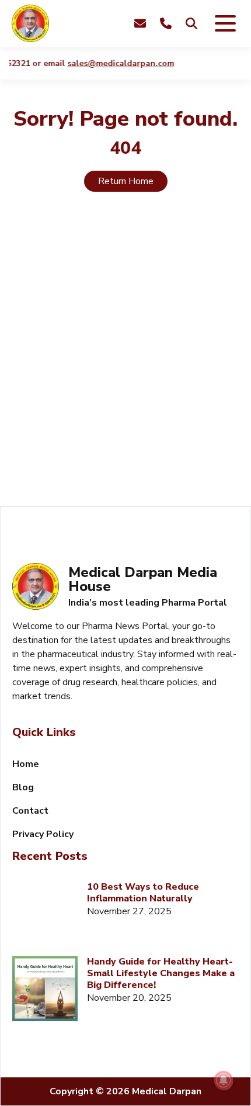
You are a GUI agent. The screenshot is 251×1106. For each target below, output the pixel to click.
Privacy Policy (43, 834)
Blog (23, 787)
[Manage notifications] (223, 1080)
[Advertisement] (125, 363)
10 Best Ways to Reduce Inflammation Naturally (143, 892)
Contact (30, 810)
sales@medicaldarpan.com (117, 64)
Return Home (126, 181)
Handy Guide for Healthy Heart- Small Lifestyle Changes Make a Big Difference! (161, 973)
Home (25, 764)
